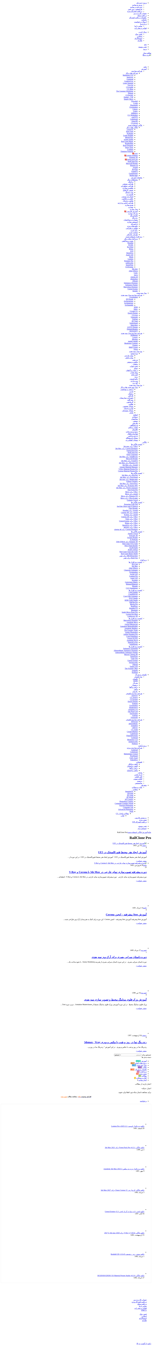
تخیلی (131, 413)
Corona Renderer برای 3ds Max (126, 448)
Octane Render (132, 538)
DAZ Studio (133, 598)
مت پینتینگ (129, 192)
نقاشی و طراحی (132, 228)
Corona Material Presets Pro (128, 471)
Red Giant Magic (127, 141)
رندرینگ (135, 218)
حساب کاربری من (140, 13)
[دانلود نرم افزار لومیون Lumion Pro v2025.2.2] (132, 1124)
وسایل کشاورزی (132, 440)
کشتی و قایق (133, 427)
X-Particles (134, 540)
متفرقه (144, 785)
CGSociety (129, 95)
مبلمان (135, 364)
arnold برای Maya (131, 494)
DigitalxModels (132, 329)
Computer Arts (128, 807)
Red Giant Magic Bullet (129, 554)
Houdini (130, 243)
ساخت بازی (133, 232)
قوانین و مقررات (140, 28)
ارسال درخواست (140, 22)
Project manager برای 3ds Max (127, 488)
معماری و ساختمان (131, 220)
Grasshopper (133, 173)
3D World (129, 797)
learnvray (130, 77)
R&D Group (133, 347)
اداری (131, 391)
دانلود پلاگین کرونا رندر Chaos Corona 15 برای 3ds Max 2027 (122, 1190)
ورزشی (135, 360)
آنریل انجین (138, 775)
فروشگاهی (134, 425)
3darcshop (134, 325)
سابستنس (138, 783)
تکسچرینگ (134, 216)
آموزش (144, 69)
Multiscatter (134, 175)
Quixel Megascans (131, 624)
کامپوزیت (129, 194)
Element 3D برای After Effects (127, 542)
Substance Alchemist (130, 648)
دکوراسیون (134, 379)
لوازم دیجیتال (128, 408)
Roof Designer (128, 145)
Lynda (135, 103)
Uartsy (135, 111)
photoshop (134, 279)
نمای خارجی (128, 356)
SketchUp (129, 253)
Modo (131, 257)
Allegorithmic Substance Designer (126, 650)
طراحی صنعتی (127, 184)
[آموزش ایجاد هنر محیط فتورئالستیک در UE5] (130, 843)
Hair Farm (129, 131)
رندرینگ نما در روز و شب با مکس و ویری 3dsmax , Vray (115, 1042)
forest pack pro (131, 159)
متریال (135, 683)
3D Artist (130, 795)
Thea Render (133, 508)
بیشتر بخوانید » (141, 861)
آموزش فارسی (131, 211)
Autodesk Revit (132, 640)
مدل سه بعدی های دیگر (129, 387)
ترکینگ (130, 182)
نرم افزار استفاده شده (134, 237)
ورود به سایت (137, 5)
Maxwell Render (132, 163)
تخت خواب (134, 366)
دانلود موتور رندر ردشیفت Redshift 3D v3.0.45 (127, 1254)
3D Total (135, 321)
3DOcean (134, 722)
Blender (135, 586)
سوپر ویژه (143, 820)
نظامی (130, 404)
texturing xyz (133, 709)
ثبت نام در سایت (136, 7)
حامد (145, 865)
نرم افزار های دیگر (131, 239)
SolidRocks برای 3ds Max (128, 457)
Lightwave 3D (133, 616)
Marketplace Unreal (131, 754)
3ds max (135, 269)
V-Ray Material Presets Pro (128, 469)
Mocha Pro (134, 604)
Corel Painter (133, 592)
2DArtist (130, 793)
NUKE (130, 245)
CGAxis (135, 315)
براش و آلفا (133, 687)
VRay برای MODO (131, 527)
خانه (145, 67)
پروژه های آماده (141, 1063)
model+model (133, 341)
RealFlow (134, 606)
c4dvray (135, 728)
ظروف (135, 423)
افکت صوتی (137, 779)
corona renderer (131, 155)
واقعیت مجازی (127, 188)
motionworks (133, 742)
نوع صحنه (134, 353)
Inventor (135, 580)
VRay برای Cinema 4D (129, 517)
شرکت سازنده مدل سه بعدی (131, 295)
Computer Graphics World (124, 803)
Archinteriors (128, 303)
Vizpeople (134, 317)
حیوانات (135, 417)
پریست (139, 781)
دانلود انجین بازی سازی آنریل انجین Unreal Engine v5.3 (124, 1212)
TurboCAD (134, 666)
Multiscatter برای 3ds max (128, 479)
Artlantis (135, 670)
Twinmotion (133, 572)
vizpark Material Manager (129, 467)
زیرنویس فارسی (141, 818)
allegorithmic (133, 724)
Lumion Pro (133, 576)
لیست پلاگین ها (136, 444)
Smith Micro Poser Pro (130, 612)
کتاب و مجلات (137, 787)
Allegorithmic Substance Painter (126, 652)
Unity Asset (134, 758)
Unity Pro (134, 658)
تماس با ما (138, 26)
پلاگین (144, 442)
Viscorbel (134, 101)
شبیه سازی (129, 205)
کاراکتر (130, 396)
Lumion (130, 259)
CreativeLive (128, 81)
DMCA (144, 1310)
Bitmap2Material (132, 584)
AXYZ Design (132, 327)
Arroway (134, 695)
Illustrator (134, 610)
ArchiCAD (134, 574)
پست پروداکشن (127, 241)
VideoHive (134, 760)
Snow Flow (129, 147)
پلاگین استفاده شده (135, 125)
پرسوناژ (135, 685)
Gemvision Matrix (131, 582)
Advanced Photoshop (125, 809)
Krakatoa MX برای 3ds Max (128, 486)
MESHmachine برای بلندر (128, 556)
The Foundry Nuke (131, 630)
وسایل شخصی (128, 406)
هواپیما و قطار (132, 434)
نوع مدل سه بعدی (135, 351)
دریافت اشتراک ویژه (134, 11)
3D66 (136, 307)
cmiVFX (135, 117)
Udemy (135, 109)
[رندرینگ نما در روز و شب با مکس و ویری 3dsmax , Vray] (125, 1033)
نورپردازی (134, 381)
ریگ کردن (134, 230)
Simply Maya (128, 99)
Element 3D (133, 157)
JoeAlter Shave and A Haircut (127, 506)
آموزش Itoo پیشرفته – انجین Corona (126, 914)
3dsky (136, 309)
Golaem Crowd (132, 500)
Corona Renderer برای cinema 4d (126, 529)
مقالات (144, 1076)
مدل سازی (134, 209)
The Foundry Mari (131, 668)
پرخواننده (143, 1101)
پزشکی (130, 394)
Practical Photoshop (126, 805)
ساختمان (134, 419)
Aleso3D (134, 121)
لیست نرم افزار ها (135, 562)
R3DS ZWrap (133, 550)
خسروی (144, 950)
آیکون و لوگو (133, 764)
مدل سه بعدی (141, 293)
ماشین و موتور (132, 362)
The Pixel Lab (133, 711)
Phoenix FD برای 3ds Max (128, 463)
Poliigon (135, 744)
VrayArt (130, 85)
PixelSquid (134, 756)
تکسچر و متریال (141, 675)
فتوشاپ (139, 762)
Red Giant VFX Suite (130, 544)
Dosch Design (133, 313)
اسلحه (135, 415)
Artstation (134, 726)
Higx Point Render (131, 546)
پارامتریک (134, 224)
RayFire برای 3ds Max (130, 475)
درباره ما (143, 24)
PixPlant (135, 672)
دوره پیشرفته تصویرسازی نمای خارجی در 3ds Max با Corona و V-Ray (108, 872)
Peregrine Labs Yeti (131, 504)
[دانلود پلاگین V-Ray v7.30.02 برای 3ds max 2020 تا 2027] (132, 1231)
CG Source (134, 697)
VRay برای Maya (131, 492)
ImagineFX (129, 791)
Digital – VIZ (128, 97)
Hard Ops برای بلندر (130, 558)
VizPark (135, 319)
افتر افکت (138, 777)
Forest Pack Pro (132, 450)
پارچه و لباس (133, 436)
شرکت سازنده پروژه (134, 748)
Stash (131, 811)
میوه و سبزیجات (132, 432)
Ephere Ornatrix (132, 481)
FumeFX (134, 171)
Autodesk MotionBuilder (129, 626)
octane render (128, 139)
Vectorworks (133, 662)
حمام (136, 368)
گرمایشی (129, 402)
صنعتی (135, 421)
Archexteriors (128, 301)
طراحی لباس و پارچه (125, 203)
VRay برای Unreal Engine (128, 521)
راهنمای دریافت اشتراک (138, 18)
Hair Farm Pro (133, 490)
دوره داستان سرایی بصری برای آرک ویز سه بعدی (119, 957)
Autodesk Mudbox (131, 628)
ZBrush (135, 281)
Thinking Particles (127, 151)
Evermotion (134, 107)
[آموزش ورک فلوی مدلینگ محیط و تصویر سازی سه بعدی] (125, 991)
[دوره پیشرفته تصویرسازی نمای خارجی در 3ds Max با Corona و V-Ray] (120, 863)
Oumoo (135, 345)
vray (135, 153)
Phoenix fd (134, 165)
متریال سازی (133, 213)
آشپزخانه (134, 375)
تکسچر (135, 679)
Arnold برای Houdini (130, 510)
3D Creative (129, 799)
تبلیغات (144, 20)
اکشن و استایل (132, 766)
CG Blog (130, 89)
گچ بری (135, 383)
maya (136, 275)
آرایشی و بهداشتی (126, 389)
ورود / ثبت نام (142, 3)
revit (131, 251)
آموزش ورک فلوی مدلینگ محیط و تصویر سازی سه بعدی (115, 999)
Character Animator (131, 570)
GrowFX (130, 129)
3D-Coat (135, 564)
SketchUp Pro (133, 642)
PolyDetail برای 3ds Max (129, 477)
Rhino (131, 249)
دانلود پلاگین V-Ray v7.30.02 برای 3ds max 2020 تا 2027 (124, 1233)
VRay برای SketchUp (130, 525)
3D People (129, 299)
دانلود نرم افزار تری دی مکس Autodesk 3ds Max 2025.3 (123, 1169)
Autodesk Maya (132, 622)
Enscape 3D (133, 536)
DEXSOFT (134, 331)
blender (135, 291)
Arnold (135, 167)
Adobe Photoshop (131, 632)
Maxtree (135, 339)
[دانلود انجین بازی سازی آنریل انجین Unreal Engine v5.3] (132, 1209)
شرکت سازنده (137, 71)
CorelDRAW (133, 594)
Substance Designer (131, 283)
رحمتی (144, 845)
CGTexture (134, 699)
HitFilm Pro (133, 602)
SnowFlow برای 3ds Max (129, 483)
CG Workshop (133, 115)
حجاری (130, 207)
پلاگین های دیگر (132, 127)
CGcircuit (134, 123)
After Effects (133, 271)
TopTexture (134, 713)
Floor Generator (132, 454)
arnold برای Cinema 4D (129, 513)
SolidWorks (134, 644)
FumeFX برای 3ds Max (129, 461)
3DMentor (134, 335)
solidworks (129, 263)
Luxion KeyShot (132, 614)
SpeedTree (129, 265)
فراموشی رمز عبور (135, 9)
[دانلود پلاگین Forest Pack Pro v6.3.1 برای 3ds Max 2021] (132, 1145)
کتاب (122, 816)
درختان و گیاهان (132, 370)
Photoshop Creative (126, 801)
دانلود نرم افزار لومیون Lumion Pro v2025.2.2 (127, 1126)
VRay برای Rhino (131, 523)
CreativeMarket (132, 732)
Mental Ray (129, 137)
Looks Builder (128, 135)
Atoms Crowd (133, 534)
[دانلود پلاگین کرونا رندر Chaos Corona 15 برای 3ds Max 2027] (132, 1188)
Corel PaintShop (132, 636)
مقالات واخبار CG (122, 813)
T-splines (130, 149)
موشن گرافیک (128, 190)
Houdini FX (133, 608)
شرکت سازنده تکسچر (134, 693)
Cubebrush (134, 119)
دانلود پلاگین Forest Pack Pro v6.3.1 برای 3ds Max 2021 (124, 1147)
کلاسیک (135, 429)
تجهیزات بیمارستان (126, 398)
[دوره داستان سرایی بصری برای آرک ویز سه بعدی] (125, 948)
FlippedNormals (132, 736)
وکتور (136, 689)
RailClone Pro (133, 161)
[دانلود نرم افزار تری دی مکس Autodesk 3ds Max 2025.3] (132, 1167)
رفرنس (135, 691)
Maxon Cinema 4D (131, 654)
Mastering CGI (128, 75)
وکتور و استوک (132, 770)
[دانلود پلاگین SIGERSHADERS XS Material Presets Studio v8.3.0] (132, 1273)
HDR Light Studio (131, 600)
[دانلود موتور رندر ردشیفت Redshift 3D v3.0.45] (132, 1252)
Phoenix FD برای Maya (129, 496)
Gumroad (130, 79)
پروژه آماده (142, 746)
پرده (136, 377)
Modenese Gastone (131, 343)
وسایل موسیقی (127, 410)
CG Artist (134, 730)
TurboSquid (133, 323)
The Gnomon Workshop (124, 91)
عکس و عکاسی (127, 199)
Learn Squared (128, 83)
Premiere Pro (128, 261)
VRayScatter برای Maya (129, 498)
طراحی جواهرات (127, 186)
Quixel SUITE (132, 638)
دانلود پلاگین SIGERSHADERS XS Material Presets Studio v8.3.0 (120, 1276)
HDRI (135, 681)
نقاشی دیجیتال (128, 201)
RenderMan (129, 143)
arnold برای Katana (131, 515)
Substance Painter (131, 285)
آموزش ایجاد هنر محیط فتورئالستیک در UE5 (122, 852)
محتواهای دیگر (132, 180)
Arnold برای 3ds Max (130, 465)
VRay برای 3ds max (130, 446)
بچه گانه (130, 400)
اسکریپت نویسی (127, 197)
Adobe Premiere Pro (130, 634)
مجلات (135, 789)
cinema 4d (134, 277)
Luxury (135, 337)
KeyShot (130, 247)
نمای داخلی (129, 358)
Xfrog (136, 349)
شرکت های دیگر (132, 73)
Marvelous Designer (131, 287)
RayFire (135, 169)
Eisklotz (135, 703)
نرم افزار (143, 560)
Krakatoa (130, 133)
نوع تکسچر (138, 677)
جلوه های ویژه (132, 226)
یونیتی (140, 772)
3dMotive (134, 113)
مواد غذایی (134, 372)
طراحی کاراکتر (132, 235)
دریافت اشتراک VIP (139, 822)
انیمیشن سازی (132, 222)
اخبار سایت (142, 1080)
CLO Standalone (132, 588)
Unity (136, 273)
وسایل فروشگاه (132, 438)
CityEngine (129, 267)
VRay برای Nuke (131, 519)
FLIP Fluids (133, 548)
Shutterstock (133, 707)
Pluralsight (134, 105)
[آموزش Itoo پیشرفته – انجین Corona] (125, 906)
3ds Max (135, 566)
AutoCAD (129, 255)
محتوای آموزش (136, 178)
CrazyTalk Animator (130, 596)
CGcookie (129, 87)
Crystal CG (134, 311)
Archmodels (129, 305)
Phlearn (130, 93)
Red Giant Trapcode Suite (129, 552)
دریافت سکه (142, 15)
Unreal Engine (133, 289)
